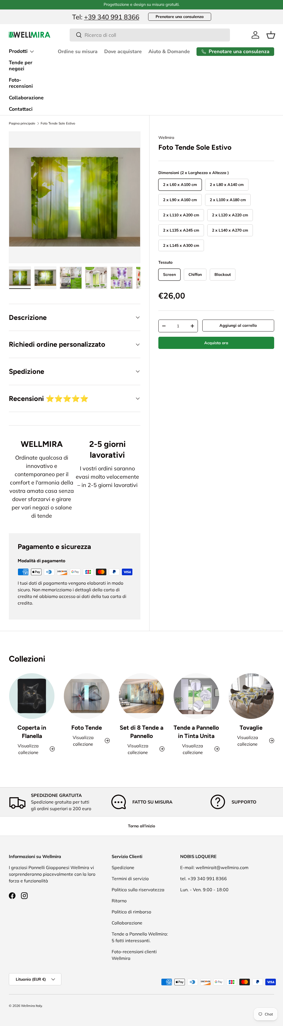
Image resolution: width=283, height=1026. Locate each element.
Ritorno (119, 900)
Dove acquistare (123, 51)
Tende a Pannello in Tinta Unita (196, 731)
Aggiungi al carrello (238, 325)
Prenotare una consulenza (180, 16)
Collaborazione (26, 97)
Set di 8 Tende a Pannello (141, 731)
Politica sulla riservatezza (138, 889)
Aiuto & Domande (169, 51)
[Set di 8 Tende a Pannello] (141, 696)
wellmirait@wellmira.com (222, 867)
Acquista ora (216, 342)
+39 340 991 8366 (111, 17)
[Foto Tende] (86, 696)
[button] (271, 35)
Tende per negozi (20, 65)
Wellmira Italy (31, 1006)
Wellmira (166, 137)
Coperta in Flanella (31, 731)
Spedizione (123, 867)
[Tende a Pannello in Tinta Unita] (196, 696)
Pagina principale (22, 123)
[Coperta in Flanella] (31, 696)
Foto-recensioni (21, 83)
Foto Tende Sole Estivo (58, 123)
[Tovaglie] (251, 696)
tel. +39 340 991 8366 (203, 878)
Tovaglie (251, 727)
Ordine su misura (78, 51)
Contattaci (21, 109)
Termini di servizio (130, 878)
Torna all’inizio (141, 825)
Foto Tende (86, 727)
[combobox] (150, 35)
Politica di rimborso (131, 911)
